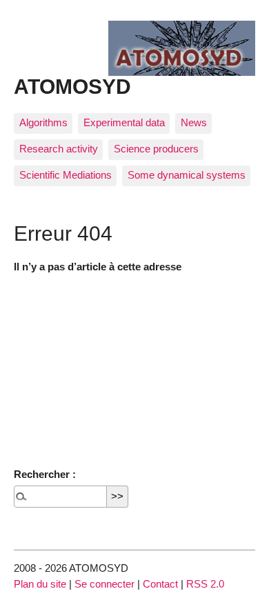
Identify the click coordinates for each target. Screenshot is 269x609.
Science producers (156, 148)
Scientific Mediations (65, 175)
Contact (160, 584)
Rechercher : (45, 474)
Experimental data (124, 122)
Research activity (58, 148)
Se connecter (104, 584)
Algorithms (43, 122)
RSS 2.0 (205, 584)
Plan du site (40, 584)
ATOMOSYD (72, 86)
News (194, 122)
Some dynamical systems (187, 175)
